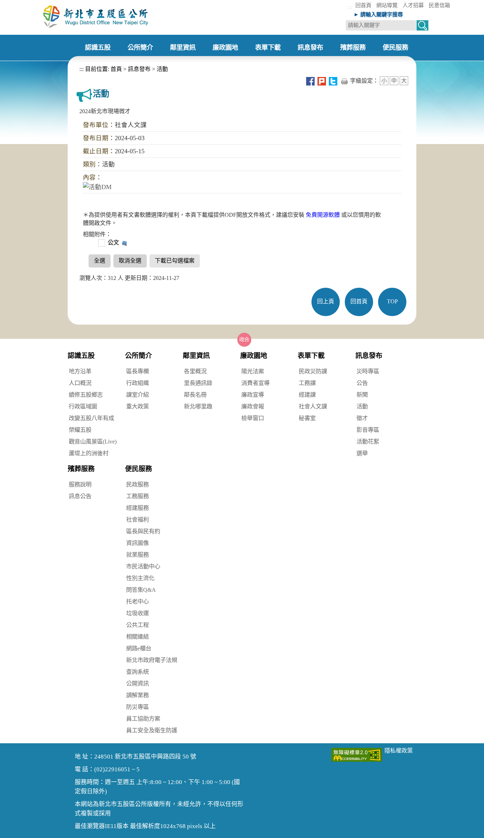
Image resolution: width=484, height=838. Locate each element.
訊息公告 (80, 496)
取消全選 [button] (130, 261)
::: (350, 7)
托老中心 (137, 601)
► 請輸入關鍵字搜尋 (378, 14)
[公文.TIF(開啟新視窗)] (124, 242)
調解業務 (137, 695)
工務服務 (137, 496)
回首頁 (363, 5)
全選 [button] (99, 261)
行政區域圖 (83, 406)
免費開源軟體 (323, 215)
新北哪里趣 (198, 406)
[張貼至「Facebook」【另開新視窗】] (310, 81)
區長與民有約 (143, 531)
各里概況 (195, 371)
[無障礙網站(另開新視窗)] (357, 754)
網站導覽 (387, 5)
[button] (244, 339)
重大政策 (137, 406)
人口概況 (80, 383)
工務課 (307, 383)
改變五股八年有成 (91, 418)
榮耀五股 (80, 429)
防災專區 (137, 707)
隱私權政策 (398, 751)
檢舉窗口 (252, 418)
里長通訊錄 (198, 383)
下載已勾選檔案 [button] (175, 261)
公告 (362, 383)
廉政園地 (253, 355)
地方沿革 (80, 371)
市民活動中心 (143, 566)
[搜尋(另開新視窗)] (422, 26)
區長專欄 (137, 371)
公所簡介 (138, 355)
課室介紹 (137, 394)
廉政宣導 (252, 394)
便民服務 (138, 469)
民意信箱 (439, 5)
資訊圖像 (137, 543)
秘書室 (307, 418)
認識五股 (81, 355)
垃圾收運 (137, 613)
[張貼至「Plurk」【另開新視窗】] (321, 81)
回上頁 (325, 301)
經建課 (307, 394)
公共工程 (137, 625)
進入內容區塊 (17, 4)
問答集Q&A (141, 589)
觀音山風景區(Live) (93, 441)
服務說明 (80, 484)
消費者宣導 (255, 383)
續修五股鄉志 (86, 394)
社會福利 (137, 519)
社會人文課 (313, 406)
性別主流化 (140, 578)
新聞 (362, 394)
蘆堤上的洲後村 (88, 453)
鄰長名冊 (195, 394)
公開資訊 (137, 683)
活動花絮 (367, 441)
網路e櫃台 (138, 648)
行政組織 (137, 383)
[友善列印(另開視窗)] (344, 81)
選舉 (362, 453)
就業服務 (137, 554)
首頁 (115, 69)
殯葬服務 (81, 469)
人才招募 (413, 5)
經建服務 (137, 508)
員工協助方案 (143, 718)
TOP (392, 301)
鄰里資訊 (196, 355)
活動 (162, 69)
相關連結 (137, 636)
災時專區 (367, 371)
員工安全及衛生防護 (151, 730)
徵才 (362, 418)
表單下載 (311, 355)
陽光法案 (252, 371)
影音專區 (367, 429)
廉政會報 (252, 406)
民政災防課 (313, 371)
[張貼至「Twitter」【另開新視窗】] (333, 81)
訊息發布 (139, 69)
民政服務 (137, 484)
